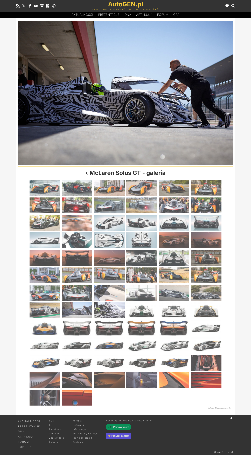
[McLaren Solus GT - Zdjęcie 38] (77, 293)
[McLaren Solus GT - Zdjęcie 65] (174, 363)
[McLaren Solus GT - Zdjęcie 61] (45, 363)
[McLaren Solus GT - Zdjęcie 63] (109, 363)
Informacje (79, 429)
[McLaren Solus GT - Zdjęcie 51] (109, 328)
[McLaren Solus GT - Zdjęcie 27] (109, 258)
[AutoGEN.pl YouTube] (36, 6)
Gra (176, 14)
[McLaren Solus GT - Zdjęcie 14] (77, 223)
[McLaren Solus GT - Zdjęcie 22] (141, 240)
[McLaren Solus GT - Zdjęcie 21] (109, 240)
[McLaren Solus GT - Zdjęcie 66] (206, 363)
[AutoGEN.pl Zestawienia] (42, 6)
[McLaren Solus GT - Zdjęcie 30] (206, 258)
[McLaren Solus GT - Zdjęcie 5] (174, 188)
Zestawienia (56, 438)
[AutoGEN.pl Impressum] (53, 6)
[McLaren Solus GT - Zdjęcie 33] (109, 275)
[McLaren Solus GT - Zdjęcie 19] (45, 240)
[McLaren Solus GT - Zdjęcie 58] (141, 345)
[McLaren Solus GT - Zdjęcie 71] (174, 380)
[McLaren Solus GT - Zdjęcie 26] (77, 258)
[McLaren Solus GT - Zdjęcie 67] (45, 380)
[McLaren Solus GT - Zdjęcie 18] (206, 223)
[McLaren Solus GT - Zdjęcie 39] (109, 293)
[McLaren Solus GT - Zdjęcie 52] (141, 328)
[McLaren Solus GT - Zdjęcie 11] (174, 205)
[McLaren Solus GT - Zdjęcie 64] (141, 363)
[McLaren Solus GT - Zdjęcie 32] (77, 275)
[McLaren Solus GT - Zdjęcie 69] (109, 380)
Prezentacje (108, 14)
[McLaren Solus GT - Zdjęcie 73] (45, 398)
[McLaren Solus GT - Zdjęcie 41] (174, 293)
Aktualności (82, 14)
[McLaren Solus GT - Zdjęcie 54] (206, 328)
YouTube (54, 433)
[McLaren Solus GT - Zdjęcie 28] (141, 258)
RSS (51, 420)
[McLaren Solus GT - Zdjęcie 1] (45, 188)
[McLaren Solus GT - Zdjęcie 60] (206, 345)
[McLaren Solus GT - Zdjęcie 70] (141, 380)
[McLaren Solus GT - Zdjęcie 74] (77, 398)
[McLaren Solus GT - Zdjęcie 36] (206, 275)
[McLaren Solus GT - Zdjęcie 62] (77, 363)
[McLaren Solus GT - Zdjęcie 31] (45, 275)
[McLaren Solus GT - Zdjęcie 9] (109, 205)
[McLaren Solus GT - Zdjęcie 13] (45, 223)
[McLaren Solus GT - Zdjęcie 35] (174, 275)
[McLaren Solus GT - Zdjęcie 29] (174, 258)
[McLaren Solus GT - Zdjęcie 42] (206, 293)
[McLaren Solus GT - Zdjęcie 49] (45, 328)
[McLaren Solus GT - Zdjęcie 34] (141, 275)
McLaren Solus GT (115, 172)
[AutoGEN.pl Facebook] (30, 6)
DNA (21, 431)
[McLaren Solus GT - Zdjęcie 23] (174, 240)
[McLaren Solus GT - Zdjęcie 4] (141, 188)
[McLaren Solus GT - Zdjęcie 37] (45, 293)
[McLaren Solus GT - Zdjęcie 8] (77, 205)
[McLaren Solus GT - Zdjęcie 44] (77, 310)
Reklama (78, 442)
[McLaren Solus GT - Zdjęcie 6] (206, 188)
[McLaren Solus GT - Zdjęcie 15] (109, 223)
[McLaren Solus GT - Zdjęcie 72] (206, 380)
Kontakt (77, 420)
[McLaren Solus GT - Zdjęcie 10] (141, 205)
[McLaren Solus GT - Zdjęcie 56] (77, 345)
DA (127, 14)
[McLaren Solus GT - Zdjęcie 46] (141, 310)
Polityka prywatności (86, 433)
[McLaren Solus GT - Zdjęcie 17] (174, 223)
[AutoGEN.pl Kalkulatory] (48, 6)
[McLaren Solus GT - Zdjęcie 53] (174, 328)
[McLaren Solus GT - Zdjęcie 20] (77, 240)
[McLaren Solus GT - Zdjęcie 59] (174, 345)
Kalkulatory (56, 442)
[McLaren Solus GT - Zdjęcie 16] (141, 223)
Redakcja (78, 425)
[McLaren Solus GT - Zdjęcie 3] (109, 188)
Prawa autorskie (82, 438)
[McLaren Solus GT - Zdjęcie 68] (77, 380)
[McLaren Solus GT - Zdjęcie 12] (206, 205)
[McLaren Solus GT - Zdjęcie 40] (141, 293)
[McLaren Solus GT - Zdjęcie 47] (174, 310)
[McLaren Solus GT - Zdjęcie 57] (109, 345)
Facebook (55, 429)
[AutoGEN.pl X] (24, 6)
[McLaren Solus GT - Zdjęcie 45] (179, 93)
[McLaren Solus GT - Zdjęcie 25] (45, 258)
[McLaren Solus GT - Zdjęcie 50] (77, 328)
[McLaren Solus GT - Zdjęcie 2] (77, 188)
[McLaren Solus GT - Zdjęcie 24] (206, 240)
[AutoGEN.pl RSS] (18, 6)
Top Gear (26, 446)
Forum (162, 14)
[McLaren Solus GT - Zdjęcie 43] (72, 93)
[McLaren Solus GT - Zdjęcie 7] (45, 205)
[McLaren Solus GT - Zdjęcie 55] (45, 345)
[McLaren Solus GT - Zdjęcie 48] (206, 310)
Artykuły (144, 14)
